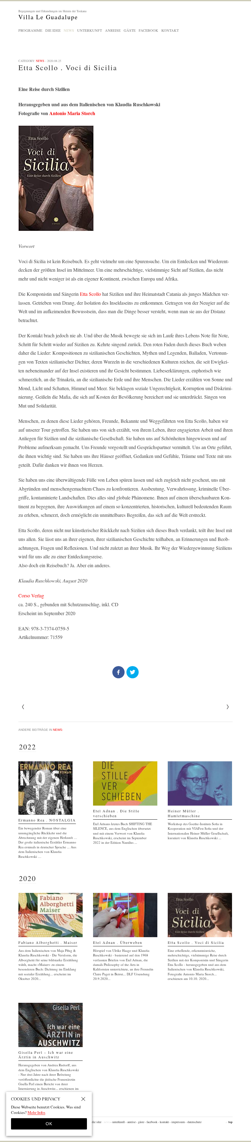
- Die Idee (95, 1122)
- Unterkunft (118, 1122)
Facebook (148, 30)
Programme (30, 30)
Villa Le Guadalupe (52, 15)
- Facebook (151, 1122)
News (69, 30)
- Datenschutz (193, 1122)
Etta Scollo (90, 294)
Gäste (130, 30)
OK (49, 1123)
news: (58, 729)
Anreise (113, 30)
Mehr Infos (36, 1112)
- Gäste (140, 1122)
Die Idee (53, 30)
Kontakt (170, 30)
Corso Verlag (31, 595)
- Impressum (177, 1122)
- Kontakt (163, 1122)
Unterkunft (89, 30)
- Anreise (131, 1122)
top (229, 1122)
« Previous (228, 707)
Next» (23, 707)
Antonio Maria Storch (72, 113)
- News (106, 1122)
